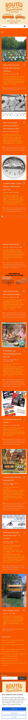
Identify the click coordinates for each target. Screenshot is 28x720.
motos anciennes (14, 384)
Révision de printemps (8, 660)
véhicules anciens (21, 316)
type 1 (6, 89)
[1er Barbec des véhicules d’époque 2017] (14, 461)
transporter (4, 267)
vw (18, 89)
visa (19, 150)
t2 (19, 442)
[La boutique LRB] (14, 12)
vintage (12, 89)
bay (23, 147)
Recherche (4, 675)
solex (24, 384)
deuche (21, 148)
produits (14, 131)
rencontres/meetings (7, 361)
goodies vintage (15, 209)
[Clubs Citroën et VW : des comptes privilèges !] (14, 280)
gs (3, 150)
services (17, 247)
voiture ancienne (19, 211)
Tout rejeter (14, 717)
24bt (4, 147)
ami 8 (22, 147)
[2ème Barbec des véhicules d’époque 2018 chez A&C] (14, 334)
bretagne (7, 148)
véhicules (10, 613)
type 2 (9, 89)
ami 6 (19, 147)
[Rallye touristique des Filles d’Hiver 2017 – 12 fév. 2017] (14, 522)
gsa (4, 150)
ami (19, 262)
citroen (10, 148)
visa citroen (5, 317)
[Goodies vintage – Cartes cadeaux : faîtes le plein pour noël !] (14, 167)
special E (24, 314)
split (14, 150)
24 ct (6, 262)
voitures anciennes (16, 317)
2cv (6, 147)
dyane (24, 148)
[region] (14, 706)
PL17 (13, 150)
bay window (6, 264)
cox (18, 148)
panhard (9, 150)
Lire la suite (13, 84)
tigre (24, 442)
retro (24, 209)
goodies (10, 209)
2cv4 (8, 147)
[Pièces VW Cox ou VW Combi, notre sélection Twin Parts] (14, 49)
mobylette (9, 384)
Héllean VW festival (7, 658)
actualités (10, 131)
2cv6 (10, 147)
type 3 (13, 267)
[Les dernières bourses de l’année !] (14, 403)
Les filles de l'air (16, 359)
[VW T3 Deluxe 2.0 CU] (14, 590)
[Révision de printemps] (14, 228)
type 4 (16, 267)
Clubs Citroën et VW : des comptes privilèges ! (13, 663)
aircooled (16, 147)
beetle (10, 264)
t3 (4, 89)
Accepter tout (14, 709)
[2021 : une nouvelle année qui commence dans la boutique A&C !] (14, 106)
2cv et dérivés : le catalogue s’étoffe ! (11, 644)
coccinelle (13, 148)
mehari (7, 150)
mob (6, 384)
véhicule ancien (10, 211)
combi (17, 148)
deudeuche (12, 314)
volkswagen (16, 89)
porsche (22, 567)
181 (4, 262)
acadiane (12, 147)
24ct (6, 379)
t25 (3, 89)
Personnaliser (14, 713)
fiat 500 (10, 381)
